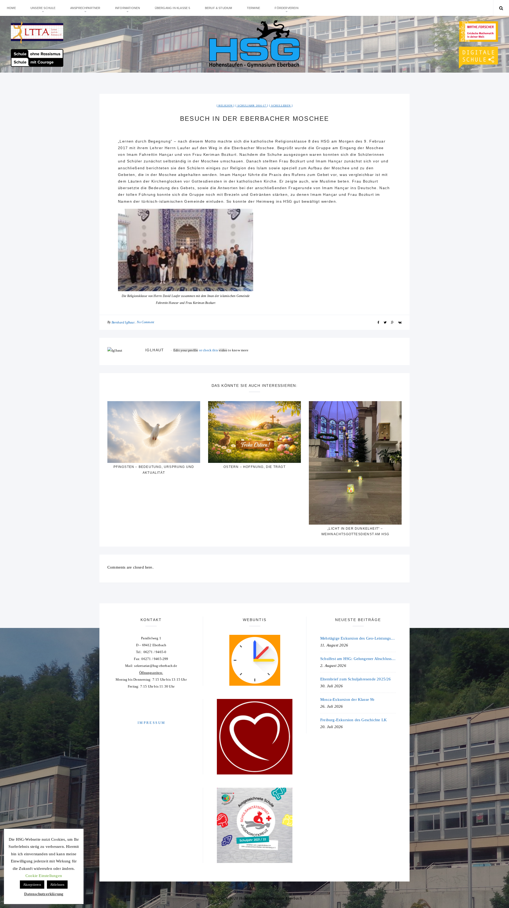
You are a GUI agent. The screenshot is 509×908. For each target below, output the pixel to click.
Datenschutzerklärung (44, 894)
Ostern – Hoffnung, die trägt (254, 467)
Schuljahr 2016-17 (252, 105)
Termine (253, 8)
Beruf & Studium (218, 8)
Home (11, 8)
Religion (225, 105)
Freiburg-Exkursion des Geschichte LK (353, 720)
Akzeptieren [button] (32, 885)
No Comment (145, 322)
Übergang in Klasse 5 (172, 8)
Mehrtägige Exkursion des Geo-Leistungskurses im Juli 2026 (358, 638)
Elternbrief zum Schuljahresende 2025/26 (355, 679)
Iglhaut (154, 350)
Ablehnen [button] (57, 885)
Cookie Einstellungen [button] (43, 876)
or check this (196, 350)
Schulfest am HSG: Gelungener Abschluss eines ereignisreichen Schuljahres (358, 659)
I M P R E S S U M (151, 723)
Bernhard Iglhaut (123, 322)
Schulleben (281, 105)
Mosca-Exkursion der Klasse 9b (347, 699)
